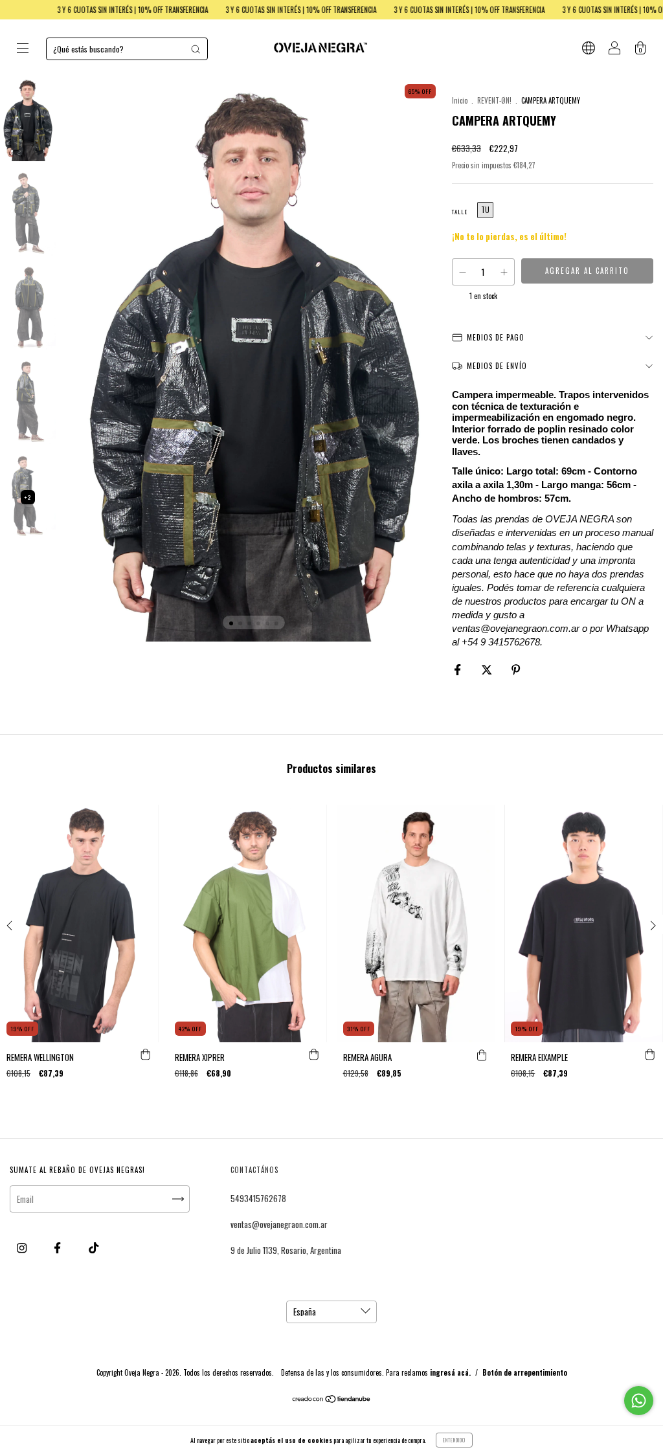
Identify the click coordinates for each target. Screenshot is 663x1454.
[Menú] (22, 49)
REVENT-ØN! (494, 100)
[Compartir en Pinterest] (515, 669)
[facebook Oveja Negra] (58, 1247)
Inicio (459, 100)
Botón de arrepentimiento (524, 1372)
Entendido (454, 1440)
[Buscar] (196, 49)
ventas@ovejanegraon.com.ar (279, 1224)
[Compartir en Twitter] (487, 669)
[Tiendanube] (331, 1399)
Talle (459, 211)
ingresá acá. (450, 1372)
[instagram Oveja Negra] (23, 1247)
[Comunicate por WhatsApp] (638, 1400)
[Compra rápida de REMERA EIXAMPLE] (650, 1055)
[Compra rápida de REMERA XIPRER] (314, 1055)
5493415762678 (258, 1198)
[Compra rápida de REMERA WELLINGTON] (146, 1055)
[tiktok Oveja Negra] (94, 1247)
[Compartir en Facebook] (458, 669)
